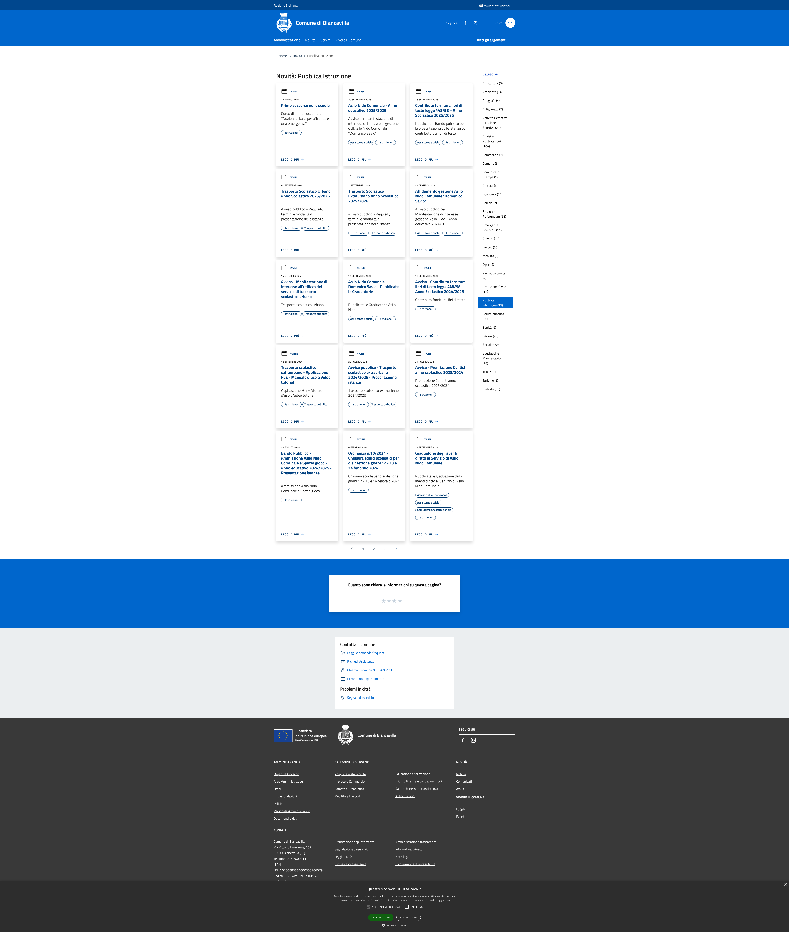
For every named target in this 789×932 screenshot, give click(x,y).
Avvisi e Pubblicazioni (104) (492, 141)
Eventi (460, 816)
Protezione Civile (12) (494, 289)
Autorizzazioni (405, 795)
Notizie (361, 268)
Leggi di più (443, 900)
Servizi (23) (490, 336)
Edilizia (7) (490, 202)
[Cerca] (510, 23)
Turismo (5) (490, 380)
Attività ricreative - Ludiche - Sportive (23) (495, 122)
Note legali (402, 856)
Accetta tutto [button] (381, 917)
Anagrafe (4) (491, 100)
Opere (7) (489, 264)
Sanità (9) (489, 327)
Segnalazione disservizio (351, 849)
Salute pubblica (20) (493, 316)
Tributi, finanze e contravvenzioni (418, 781)
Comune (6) (490, 163)
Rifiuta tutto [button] (408, 917)
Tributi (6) (489, 371)
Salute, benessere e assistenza (416, 788)
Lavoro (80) (490, 247)
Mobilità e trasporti (348, 796)
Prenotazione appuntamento (354, 841)
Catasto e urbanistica (349, 788)
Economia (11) (492, 194)
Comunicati (464, 781)
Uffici (277, 788)
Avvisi (293, 92)
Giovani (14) (491, 238)
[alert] (394, 906)
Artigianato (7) (493, 109)
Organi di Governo (286, 773)
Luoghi (461, 809)
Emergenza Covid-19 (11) (492, 227)
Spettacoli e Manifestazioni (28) (493, 358)
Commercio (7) (493, 154)
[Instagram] (474, 22)
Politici (278, 803)
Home (283, 55)
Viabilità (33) (491, 389)
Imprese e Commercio (350, 781)
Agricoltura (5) (493, 83)
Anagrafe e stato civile (350, 773)
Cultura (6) (490, 185)
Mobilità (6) (490, 255)
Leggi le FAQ (343, 856)
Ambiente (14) (492, 91)
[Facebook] (463, 22)
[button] (394, 925)
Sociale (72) (491, 344)
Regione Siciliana (286, 5)
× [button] (785, 884)
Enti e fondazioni (285, 796)
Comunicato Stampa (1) (491, 174)
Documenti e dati (286, 818)
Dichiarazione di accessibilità (415, 864)
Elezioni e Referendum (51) (494, 214)
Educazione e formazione (412, 773)
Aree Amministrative (288, 781)
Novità (297, 55)
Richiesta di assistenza (350, 864)
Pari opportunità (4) (494, 276)
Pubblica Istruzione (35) (493, 303)
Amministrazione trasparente (415, 841)
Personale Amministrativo (292, 810)
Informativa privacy (408, 849)
